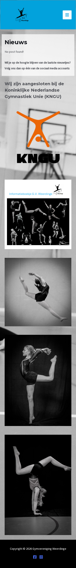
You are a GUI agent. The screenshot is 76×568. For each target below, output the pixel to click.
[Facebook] (35, 557)
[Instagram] (41, 557)
